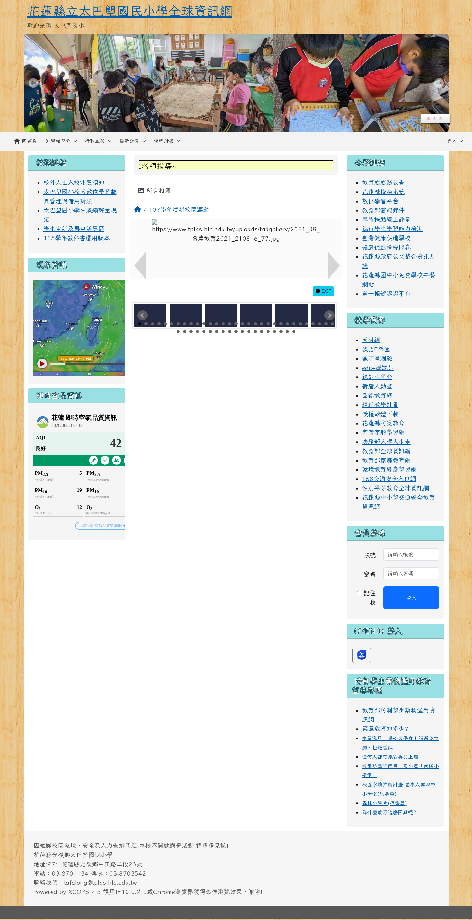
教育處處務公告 (383, 182)
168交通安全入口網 (389, 478)
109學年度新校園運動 (179, 209)
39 (223, 331)
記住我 (368, 597)
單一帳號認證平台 (386, 293)
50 (293, 331)
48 (281, 331)
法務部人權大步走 (386, 441)
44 (255, 331)
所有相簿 (157, 190)
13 (216, 323)
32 (178, 331)
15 (229, 323)
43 (248, 331)
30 (326, 323)
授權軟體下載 (380, 414)
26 (300, 323)
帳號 (369, 555)
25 (293, 323)
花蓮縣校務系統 (383, 192)
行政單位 (95, 141)
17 (242, 323)
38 (216, 331)
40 (229, 331)
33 (184, 331)
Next (329, 315)
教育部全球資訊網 (386, 451)
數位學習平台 (380, 201)
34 (191, 331)
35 (197, 331)
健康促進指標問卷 (386, 247)
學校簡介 (60, 141)
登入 (452, 141)
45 (261, 331)
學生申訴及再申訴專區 (73, 229)
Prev (142, 315)
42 (242, 331)
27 (306, 323)
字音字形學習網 (383, 432)
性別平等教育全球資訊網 (395, 488)
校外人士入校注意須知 (73, 182)
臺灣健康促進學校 (386, 238)
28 (313, 323)
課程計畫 (163, 141)
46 (268, 331)
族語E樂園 (376, 349)
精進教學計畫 (380, 405)
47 (274, 331)
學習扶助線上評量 (386, 219)
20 (261, 323)
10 (197, 323)
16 (236, 323)
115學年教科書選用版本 (76, 238)
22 (274, 323)
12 (210, 323)
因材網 (371, 340)
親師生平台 (377, 377)
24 (287, 323)
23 (281, 323)
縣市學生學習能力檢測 (392, 229)
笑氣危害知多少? (385, 728)
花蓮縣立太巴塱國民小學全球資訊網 (129, 10)
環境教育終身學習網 (389, 469)
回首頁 (29, 141)
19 (255, 323)
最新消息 (129, 141)
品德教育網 (377, 395)
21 (268, 323)
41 (236, 331)
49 (287, 331)
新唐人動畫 (377, 386)
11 (203, 323)
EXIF (325, 291)
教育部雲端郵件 (383, 210)
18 (248, 323)
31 (332, 323)
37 (210, 331)
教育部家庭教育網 (386, 460)
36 (203, 331)
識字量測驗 (377, 358)
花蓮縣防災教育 (383, 423)
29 (319, 323)
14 (223, 323)
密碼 (369, 574)
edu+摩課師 (378, 368)
